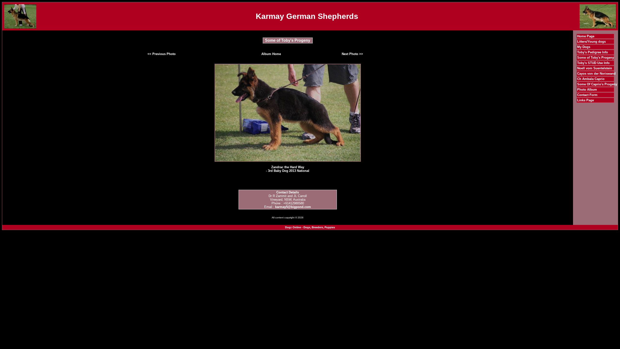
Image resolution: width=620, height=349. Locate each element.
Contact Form (587, 95)
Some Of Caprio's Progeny (597, 84)
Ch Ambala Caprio (590, 79)
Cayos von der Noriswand (596, 73)
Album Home (271, 54)
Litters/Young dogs (591, 41)
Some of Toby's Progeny (595, 57)
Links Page (585, 100)
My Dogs (583, 47)
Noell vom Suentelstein (594, 68)
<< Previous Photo (161, 54)
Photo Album (587, 89)
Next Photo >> (352, 54)
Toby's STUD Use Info (593, 63)
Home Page (585, 36)
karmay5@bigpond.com (293, 207)
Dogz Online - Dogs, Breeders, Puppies (310, 227)
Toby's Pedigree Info (592, 52)
